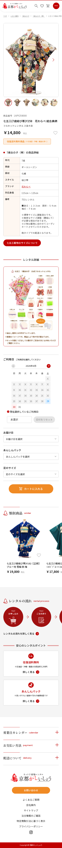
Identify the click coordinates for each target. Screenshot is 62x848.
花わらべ (26, 186)
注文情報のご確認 (31, 816)
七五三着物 (14, 16)
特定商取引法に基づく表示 (31, 821)
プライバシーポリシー (31, 826)
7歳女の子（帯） (39, 16)
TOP (5, 16)
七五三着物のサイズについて (22, 242)
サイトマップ (31, 810)
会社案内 (31, 805)
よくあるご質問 (31, 800)
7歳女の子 (25, 16)
